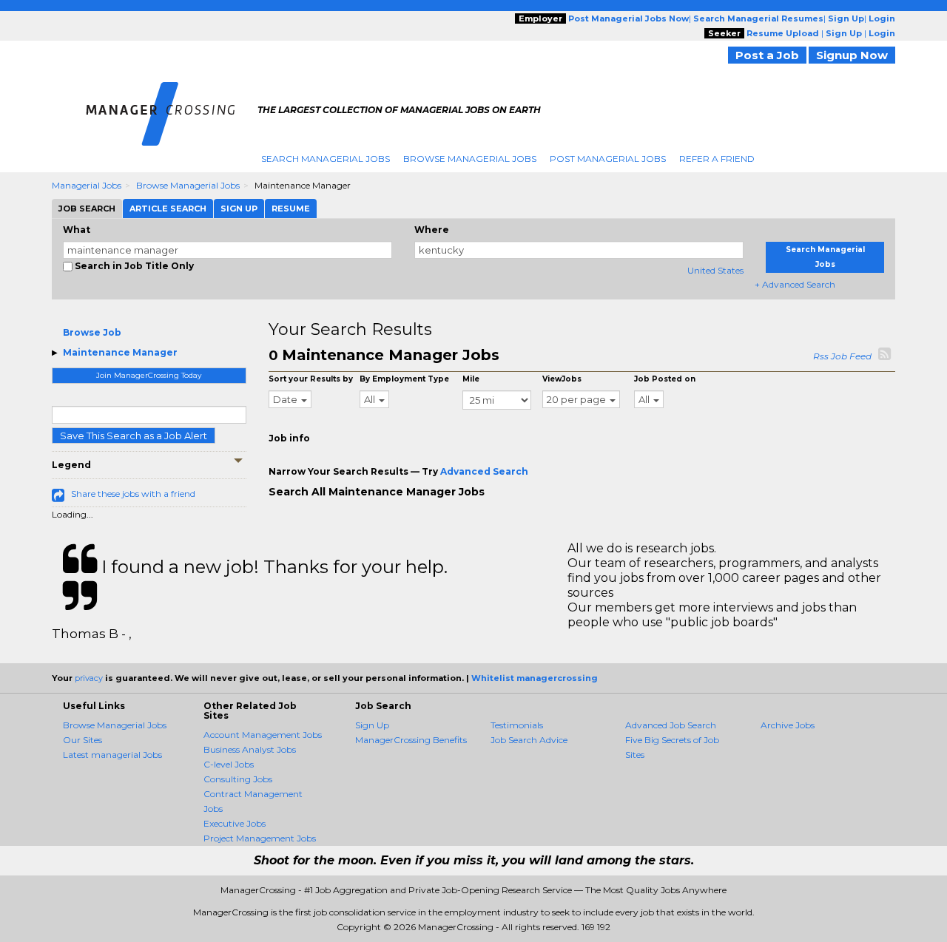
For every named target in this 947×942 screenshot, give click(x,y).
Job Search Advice (529, 739)
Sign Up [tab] (238, 208)
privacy (89, 678)
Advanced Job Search (670, 725)
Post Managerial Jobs (608, 158)
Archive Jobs (788, 725)
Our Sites (82, 739)
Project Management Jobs (259, 838)
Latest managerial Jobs (112, 754)
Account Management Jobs (262, 734)
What (76, 229)
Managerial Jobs (86, 185)
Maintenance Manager (120, 352)
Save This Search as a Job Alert (133, 435)
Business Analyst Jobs (249, 749)
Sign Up (372, 725)
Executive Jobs (234, 823)
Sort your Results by (311, 379)
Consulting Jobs (237, 779)
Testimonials (517, 725)
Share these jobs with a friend (133, 493)
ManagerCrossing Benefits (411, 739)
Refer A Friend (717, 158)
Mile (470, 379)
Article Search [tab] (167, 208)
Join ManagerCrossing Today (148, 375)
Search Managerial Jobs (325, 158)
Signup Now (852, 55)
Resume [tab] (291, 208)
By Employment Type (404, 379)
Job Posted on (664, 379)
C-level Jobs (228, 764)
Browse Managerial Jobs (469, 158)
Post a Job (767, 55)
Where (431, 229)
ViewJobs (562, 379)
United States (715, 270)
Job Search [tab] (86, 208)
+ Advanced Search (795, 284)
